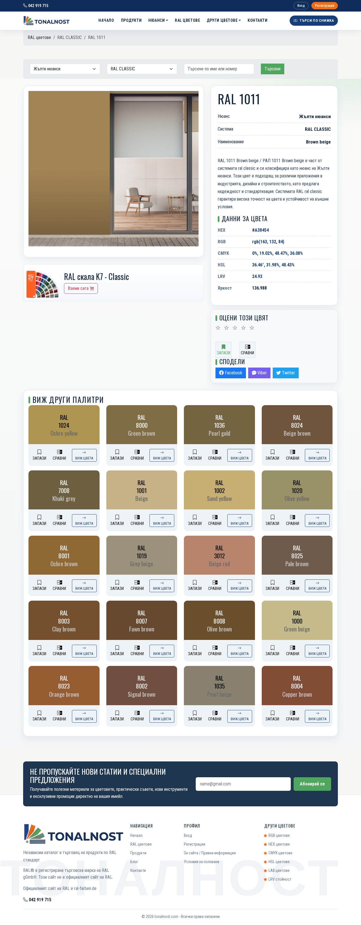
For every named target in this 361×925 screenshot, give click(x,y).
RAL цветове (187, 20)
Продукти (131, 20)
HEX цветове (279, 844)
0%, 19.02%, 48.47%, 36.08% (277, 253)
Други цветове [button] (222, 20)
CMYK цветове (280, 853)
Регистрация (324, 6)
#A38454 (260, 230)
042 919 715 (37, 5)
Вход (301, 6)
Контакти (257, 20)
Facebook (233, 372)
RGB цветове (279, 835)
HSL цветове (279, 861)
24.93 (257, 276)
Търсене (273, 68)
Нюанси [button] (156, 20)
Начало (106, 20)
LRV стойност (279, 879)
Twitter (288, 372)
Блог (134, 861)
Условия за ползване (201, 861)
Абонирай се (312, 784)
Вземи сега (79, 288)
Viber (261, 372)
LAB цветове (279, 870)
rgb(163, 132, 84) (268, 241)
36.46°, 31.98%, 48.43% (273, 265)
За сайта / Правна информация (210, 853)
